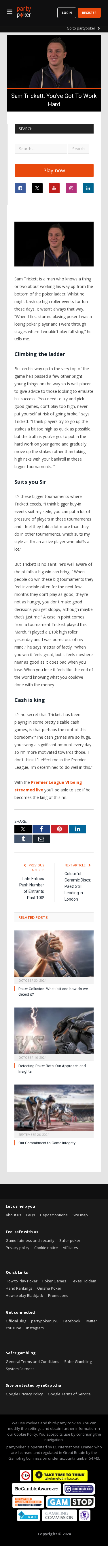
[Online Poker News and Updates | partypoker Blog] (24, 11)
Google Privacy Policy (24, 1394)
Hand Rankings (19, 1288)
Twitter (91, 1321)
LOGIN (67, 13)
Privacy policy (17, 1247)
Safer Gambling (78, 1361)
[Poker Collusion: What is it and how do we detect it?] (54, 956)
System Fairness (20, 1368)
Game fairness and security (30, 1240)
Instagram (35, 1327)
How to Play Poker (21, 1281)
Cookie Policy (25, 1434)
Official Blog (16, 1321)
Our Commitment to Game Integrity (46, 1143)
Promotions (58, 1295)
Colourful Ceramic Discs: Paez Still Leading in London (78, 886)
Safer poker (69, 1240)
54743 (94, 1458)
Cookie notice (46, 1247)
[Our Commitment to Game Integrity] (54, 1111)
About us (13, 1215)
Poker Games (54, 1281)
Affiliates (70, 1247)
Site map (80, 1215)
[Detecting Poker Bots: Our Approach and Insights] (54, 1033)
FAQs (30, 1215)
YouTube (13, 1327)
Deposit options (54, 1215)
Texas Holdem (83, 1281)
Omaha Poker (49, 1288)
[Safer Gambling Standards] (84, 1519)
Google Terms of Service (69, 1394)
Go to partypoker (81, 28)
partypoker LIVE (44, 1321)
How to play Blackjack (24, 1295)
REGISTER (89, 13)
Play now (54, 170)
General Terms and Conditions (32, 1361)
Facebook (71, 1321)
